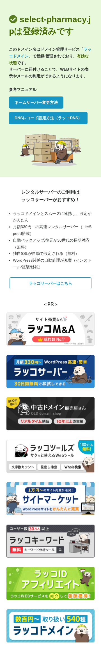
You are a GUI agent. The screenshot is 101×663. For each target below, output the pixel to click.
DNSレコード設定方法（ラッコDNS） (48, 118)
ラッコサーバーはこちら (50, 283)
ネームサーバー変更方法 (36, 102)
